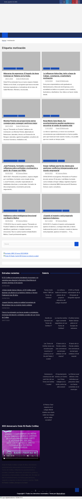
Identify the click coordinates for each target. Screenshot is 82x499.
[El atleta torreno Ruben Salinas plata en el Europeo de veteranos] (74, 311)
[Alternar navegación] (10, 35)
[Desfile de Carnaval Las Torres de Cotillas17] (48, 311)
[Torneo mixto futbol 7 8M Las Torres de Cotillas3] (48, 282)
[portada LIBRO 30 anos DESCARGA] (16, 253)
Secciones (20, 68)
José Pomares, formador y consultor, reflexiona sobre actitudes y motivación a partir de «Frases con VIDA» (21, 168)
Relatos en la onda (9, 68)
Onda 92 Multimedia (22, 79)
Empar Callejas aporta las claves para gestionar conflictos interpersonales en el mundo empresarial (60, 168)
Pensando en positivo (10, 116)
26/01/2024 (9, 126)
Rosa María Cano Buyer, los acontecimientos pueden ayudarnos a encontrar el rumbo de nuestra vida (58, 123)
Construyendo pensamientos (52, 210)
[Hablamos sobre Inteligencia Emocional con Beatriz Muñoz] (7, 205)
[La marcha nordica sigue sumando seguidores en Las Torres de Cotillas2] (61, 311)
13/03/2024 (49, 81)
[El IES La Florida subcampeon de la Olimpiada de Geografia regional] (74, 282)
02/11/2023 (49, 221)
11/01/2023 (49, 128)
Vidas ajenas (55, 68)
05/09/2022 (9, 173)
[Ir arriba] (77, 490)
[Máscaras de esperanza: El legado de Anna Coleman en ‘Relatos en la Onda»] (7, 63)
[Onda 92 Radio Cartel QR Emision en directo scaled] (21, 256)
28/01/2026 (9, 79)
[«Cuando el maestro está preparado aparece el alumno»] (47, 205)
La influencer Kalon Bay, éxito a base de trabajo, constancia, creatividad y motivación (59, 75)
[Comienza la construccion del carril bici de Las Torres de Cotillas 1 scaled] (48, 367)
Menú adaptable (78, 2)
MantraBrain (60, 493)
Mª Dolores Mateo (21, 173)
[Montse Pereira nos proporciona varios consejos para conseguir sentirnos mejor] (7, 110)
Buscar (76, 244)
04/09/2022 (49, 173)
